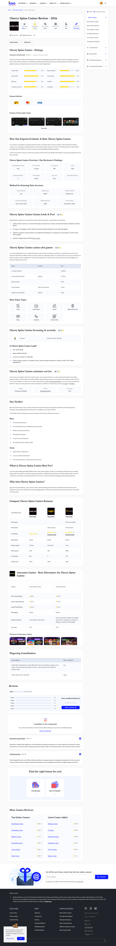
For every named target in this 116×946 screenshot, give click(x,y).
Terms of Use (13, 913)
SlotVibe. (72, 383)
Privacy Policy (14, 916)
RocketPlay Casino (17, 843)
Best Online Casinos (18, 10)
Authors (37, 920)
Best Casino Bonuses (93, 25)
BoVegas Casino (53, 824)
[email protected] (55, 381)
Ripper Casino (52, 856)
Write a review (69, 707)
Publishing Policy (40, 926)
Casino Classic (15, 849)
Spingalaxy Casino (17, 830)
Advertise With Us (40, 923)
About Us (37, 913)
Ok (21, 938)
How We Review (39, 930)
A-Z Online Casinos (92, 37)
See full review (51, 534)
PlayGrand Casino (53, 836)
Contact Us (38, 916)
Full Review (27, 42)
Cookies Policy (14, 920)
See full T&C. (80, 881)
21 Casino (65, 383)
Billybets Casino (16, 836)
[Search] (105, 3)
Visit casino (76, 28)
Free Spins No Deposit (93, 41)
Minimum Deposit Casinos (67, 926)
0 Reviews (34, 26)
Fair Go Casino (52, 849)
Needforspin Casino (17, 824)
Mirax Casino (36, 238)
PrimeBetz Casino (53, 843)
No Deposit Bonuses (93, 33)
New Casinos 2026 (65, 930)
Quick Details (14, 42)
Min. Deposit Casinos (93, 29)
